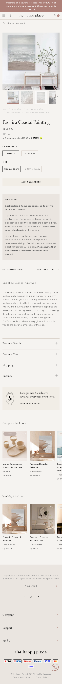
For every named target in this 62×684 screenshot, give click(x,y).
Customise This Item (48, 269)
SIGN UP (36, 403)
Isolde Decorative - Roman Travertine (12, 465)
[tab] (31, 343)
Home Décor (16, 109)
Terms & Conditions (22, 677)
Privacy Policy (42, 677)
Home (5, 109)
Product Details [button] (11, 343)
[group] (13, 97)
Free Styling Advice (13, 269)
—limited (6, 471)
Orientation (9, 146)
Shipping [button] (8, 365)
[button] (4, 97)
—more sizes (36, 471)
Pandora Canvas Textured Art (39, 539)
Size (4, 162)
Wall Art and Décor (35, 109)
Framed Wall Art (13, 112)
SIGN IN (24, 403)
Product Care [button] (10, 354)
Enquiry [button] (7, 376)
